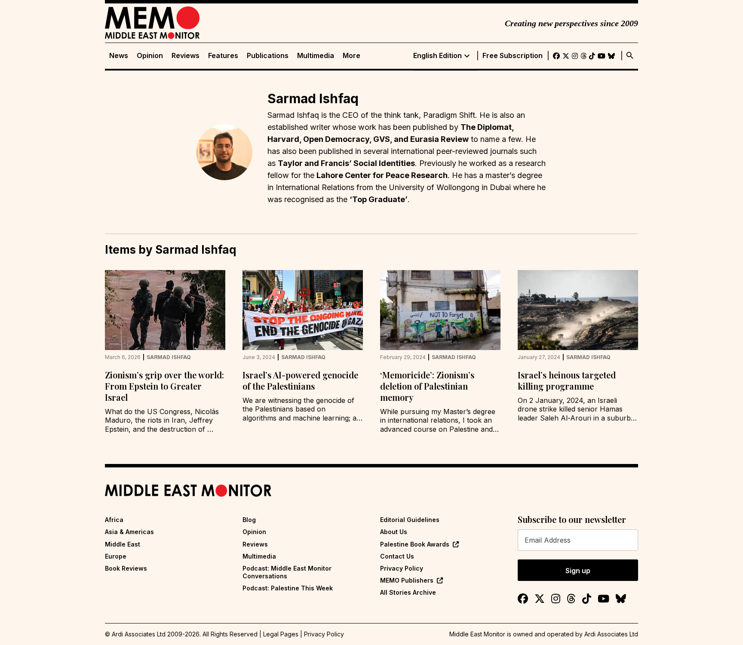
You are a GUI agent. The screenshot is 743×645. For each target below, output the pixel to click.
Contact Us (397, 556)
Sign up (577, 570)
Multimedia (315, 56)
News (118, 56)
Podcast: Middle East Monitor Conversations (287, 572)
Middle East (122, 544)
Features (223, 56)
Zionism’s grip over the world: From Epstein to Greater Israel (164, 386)
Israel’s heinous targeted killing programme (567, 380)
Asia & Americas (129, 531)
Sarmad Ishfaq (169, 357)
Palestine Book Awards (414, 544)
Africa (114, 519)
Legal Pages (280, 634)
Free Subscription (512, 56)
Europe (115, 556)
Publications (268, 56)
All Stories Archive (408, 592)
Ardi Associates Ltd (611, 634)
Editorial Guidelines (409, 519)
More (351, 56)
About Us (393, 531)
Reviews (186, 56)
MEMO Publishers (406, 580)
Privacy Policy (401, 568)
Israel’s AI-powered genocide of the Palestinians (300, 380)
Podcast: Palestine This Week (288, 588)
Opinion (150, 56)
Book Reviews (126, 568)
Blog (249, 519)
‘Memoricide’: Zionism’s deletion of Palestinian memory (427, 386)
